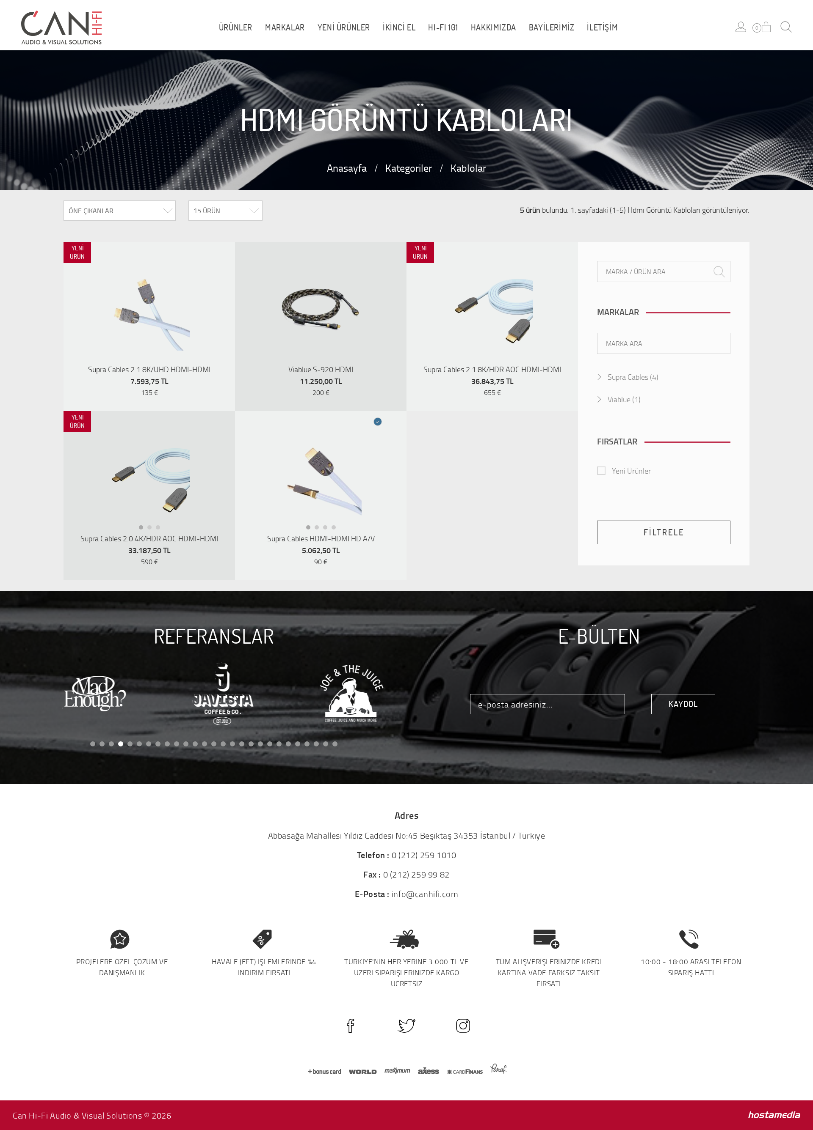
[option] (149, 309)
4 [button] (336, 529)
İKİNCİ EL (399, 27)
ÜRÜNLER (235, 27)
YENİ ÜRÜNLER (344, 27)
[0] (766, 27)
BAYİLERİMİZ (552, 27)
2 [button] (152, 529)
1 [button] (143, 529)
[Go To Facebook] (350, 1026)
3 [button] (160, 529)
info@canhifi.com (425, 894)
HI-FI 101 (443, 27)
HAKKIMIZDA (493, 27)
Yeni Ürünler (631, 471)
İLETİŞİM (602, 27)
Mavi (378, 422)
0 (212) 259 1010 (424, 855)
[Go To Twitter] (406, 1026)
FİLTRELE (664, 532)
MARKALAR (285, 27)
